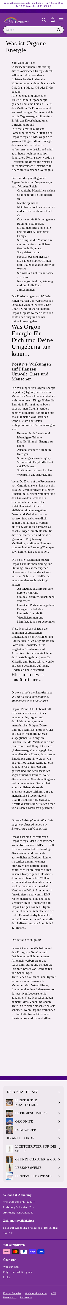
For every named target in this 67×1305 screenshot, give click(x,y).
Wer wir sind (11, 1266)
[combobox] (33, 30)
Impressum (26, 1297)
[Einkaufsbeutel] (52, 19)
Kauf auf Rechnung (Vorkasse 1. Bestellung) (30, 1227)
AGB (53, 1293)
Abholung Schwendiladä (18, 1212)
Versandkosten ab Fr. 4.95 (19, 1201)
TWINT (7, 1233)
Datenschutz (9, 1297)
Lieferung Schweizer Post (19, 1207)
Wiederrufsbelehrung (36, 1293)
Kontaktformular (12, 1293)
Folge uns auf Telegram (17, 1272)
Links (6, 1277)
